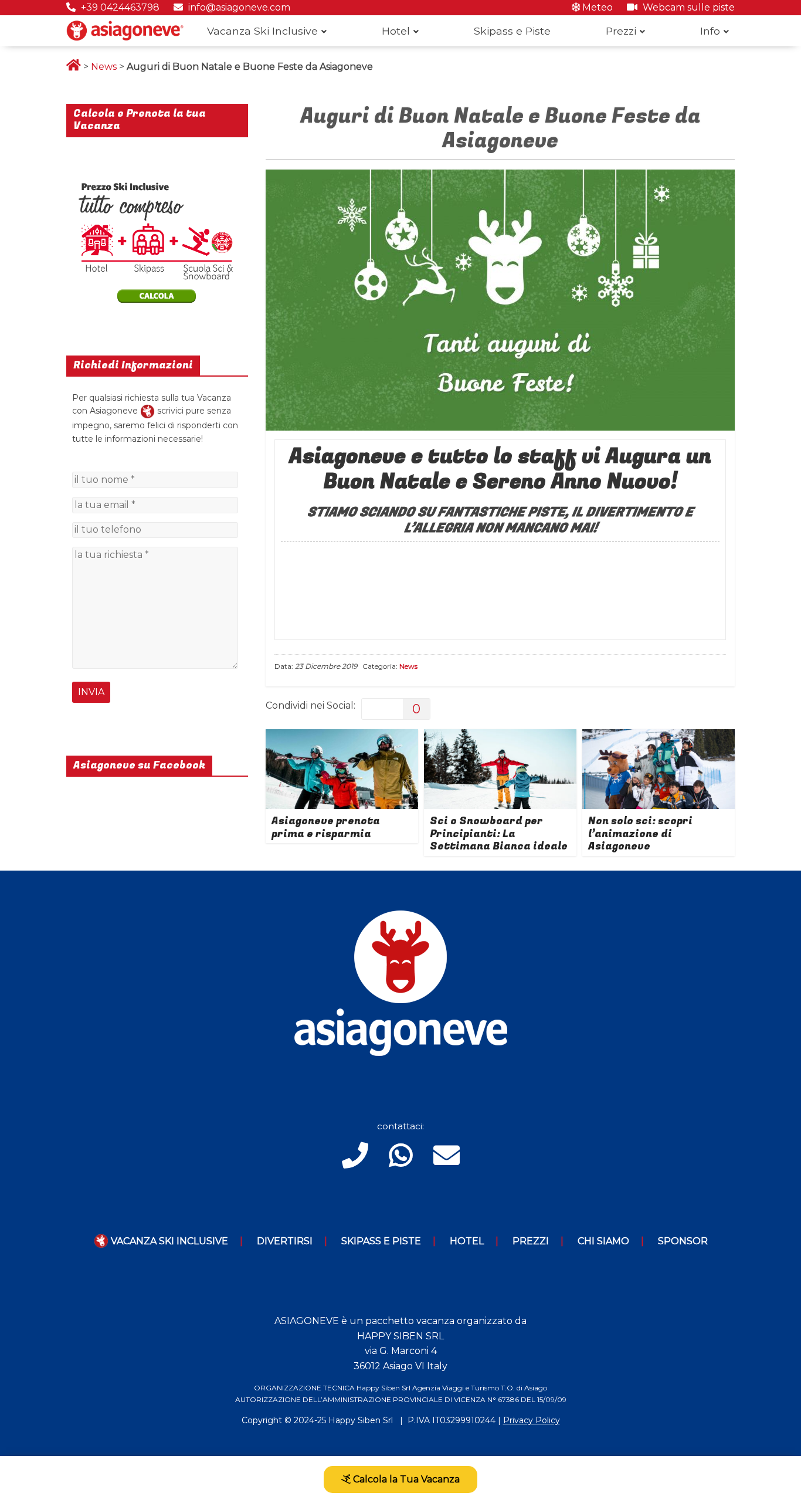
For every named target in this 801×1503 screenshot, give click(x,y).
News (104, 66)
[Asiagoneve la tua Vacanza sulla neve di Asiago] (147, 410)
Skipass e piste (381, 1241)
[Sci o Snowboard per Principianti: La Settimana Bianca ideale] (500, 736)
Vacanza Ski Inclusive (262, 31)
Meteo (596, 7)
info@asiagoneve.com (238, 7)
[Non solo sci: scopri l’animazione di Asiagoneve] (658, 736)
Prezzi (621, 31)
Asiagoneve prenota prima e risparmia (325, 827)
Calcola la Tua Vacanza (405, 1479)
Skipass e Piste (512, 31)
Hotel (396, 31)
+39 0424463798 (119, 7)
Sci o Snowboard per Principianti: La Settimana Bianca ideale (499, 833)
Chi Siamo (603, 1241)
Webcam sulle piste (687, 7)
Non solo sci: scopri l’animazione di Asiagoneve (640, 833)
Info (710, 31)
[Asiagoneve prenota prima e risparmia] (342, 736)
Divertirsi (285, 1241)
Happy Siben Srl (360, 1420)
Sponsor (683, 1241)
